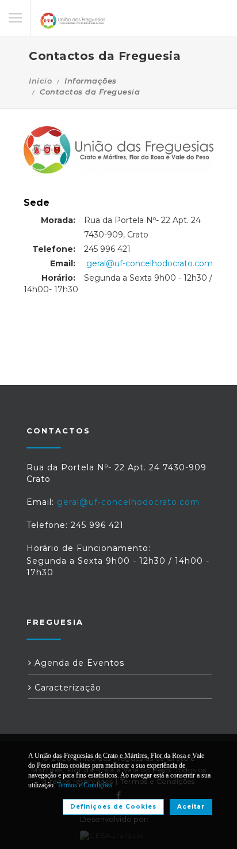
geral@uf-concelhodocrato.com (149, 263)
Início (40, 80)
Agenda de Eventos (78, 663)
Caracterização (66, 687)
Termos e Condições (84, 785)
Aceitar (191, 806)
